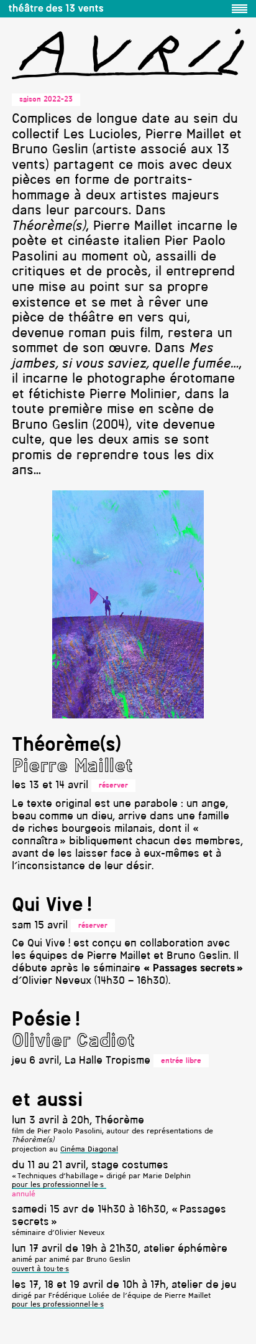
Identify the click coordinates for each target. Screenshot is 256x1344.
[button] (239, 8)
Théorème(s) (66, 746)
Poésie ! (46, 1021)
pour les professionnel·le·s (59, 1185)
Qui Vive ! (52, 906)
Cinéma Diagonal (89, 1149)
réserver (113, 785)
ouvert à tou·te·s (40, 1269)
